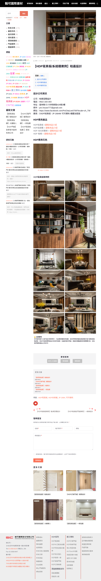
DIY (21, 17)
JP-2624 (25, 87)
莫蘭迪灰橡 (14, 77)
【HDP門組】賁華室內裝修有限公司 (11, 130)
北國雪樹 (17, 105)
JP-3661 (9, 83)
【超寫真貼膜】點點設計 (42, 377)
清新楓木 (11, 60)
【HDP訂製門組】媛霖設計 (43, 381)
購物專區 (92, 3)
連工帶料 (55, 3)
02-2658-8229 (12, 549)
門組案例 (11, 44)
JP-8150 (28, 66)
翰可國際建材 (14, 3)
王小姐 (8, 157)
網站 (77, 428)
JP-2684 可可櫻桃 (43, 170)
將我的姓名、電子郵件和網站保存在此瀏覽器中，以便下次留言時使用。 (56, 454)
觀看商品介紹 (51, 125)
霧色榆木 (21, 97)
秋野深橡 (21, 70)
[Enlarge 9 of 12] (62, 294)
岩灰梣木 (9, 70)
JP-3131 (9, 94)
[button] (35, 403)
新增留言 (38, 435)
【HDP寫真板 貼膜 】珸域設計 (25, 130)
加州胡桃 (23, 90)
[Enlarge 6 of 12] (93, 252)
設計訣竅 (74, 3)
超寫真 (22, 94)
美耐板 (21, 66)
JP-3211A (18, 80)
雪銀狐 (19, 63)
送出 (23, 13)
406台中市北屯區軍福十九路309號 (17, 560)
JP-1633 (23, 57)
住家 (12, 73)
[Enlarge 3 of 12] (62, 204)
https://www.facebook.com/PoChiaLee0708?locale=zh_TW (64, 111)
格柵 (25, 17)
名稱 (37, 428)
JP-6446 (23, 74)
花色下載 (66, 3)
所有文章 (11, 28)
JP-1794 (16, 66)
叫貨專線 (83, 3)
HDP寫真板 (42, 398)
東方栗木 (15, 57)
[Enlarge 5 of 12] (62, 252)
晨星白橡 (19, 87)
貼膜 (29, 90)
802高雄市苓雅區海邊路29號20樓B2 (18, 566)
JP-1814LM (23, 84)
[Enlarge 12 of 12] (93, 316)
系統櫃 (9, 20)
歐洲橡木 (13, 63)
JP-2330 (15, 84)
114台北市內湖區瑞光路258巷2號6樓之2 (19, 557)
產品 (46, 3)
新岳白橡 (11, 80)
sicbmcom (9, 144)
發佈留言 (38, 460)
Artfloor (15, 70)
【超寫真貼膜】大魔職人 (42, 385)
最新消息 (11, 31)
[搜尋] (97, 3)
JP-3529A (16, 101)
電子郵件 (58, 428)
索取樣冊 (77, 361)
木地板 (17, 74)
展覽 (24, 60)
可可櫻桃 (69, 398)
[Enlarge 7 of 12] (62, 273)
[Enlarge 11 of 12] (62, 316)
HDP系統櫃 (10, 87)
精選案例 (11, 47)
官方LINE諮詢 (52, 361)
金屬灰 (23, 102)
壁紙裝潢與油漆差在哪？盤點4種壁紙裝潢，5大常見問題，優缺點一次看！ (18, 146)
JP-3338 (9, 57)
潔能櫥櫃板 (19, 60)
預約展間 (39, 3)
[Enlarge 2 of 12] (93, 183)
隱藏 (41, 76)
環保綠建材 (12, 41)
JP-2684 (61, 398)
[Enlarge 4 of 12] (93, 204)
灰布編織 (14, 97)
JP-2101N (26, 80)
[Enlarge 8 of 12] (93, 273)
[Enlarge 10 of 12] (93, 294)
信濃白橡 (21, 77)
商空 (24, 63)
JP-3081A (15, 94)
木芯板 (16, 17)
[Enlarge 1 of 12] (62, 183)
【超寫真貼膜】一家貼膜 (42, 389)
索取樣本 (30, 3)
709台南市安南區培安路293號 (16, 563)
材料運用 (11, 38)
